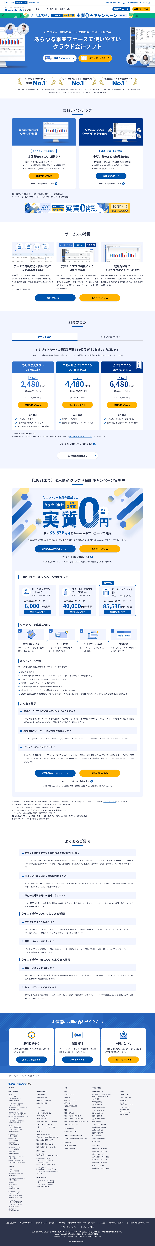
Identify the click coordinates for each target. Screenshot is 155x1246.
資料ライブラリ (125, 1094)
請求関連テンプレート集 (99, 1148)
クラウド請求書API (70, 1146)
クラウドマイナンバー (15, 1196)
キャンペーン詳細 (109, 801)
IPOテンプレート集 (98, 1165)
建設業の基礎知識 (97, 1133)
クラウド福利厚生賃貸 (15, 1201)
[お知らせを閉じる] (2, 15)
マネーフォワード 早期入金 (44, 1159)
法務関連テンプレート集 (99, 1160)
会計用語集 (95, 1099)
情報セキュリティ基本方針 (45, 1223)
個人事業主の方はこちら (77, 455)
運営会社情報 (11, 1223)
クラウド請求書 (18, 1117)
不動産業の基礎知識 (98, 1138)
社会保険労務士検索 (70, 1106)
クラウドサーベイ (15, 1205)
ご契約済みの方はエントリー (55, 548)
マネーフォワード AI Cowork (46, 1181)
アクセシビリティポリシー (70, 1227)
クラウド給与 (13, 1183)
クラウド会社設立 (41, 1116)
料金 (37, 9)
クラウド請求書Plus (15, 1126)
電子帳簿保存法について (43, 1134)
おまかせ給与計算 (41, 1103)
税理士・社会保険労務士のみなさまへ (76, 1138)
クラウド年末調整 (14, 1188)
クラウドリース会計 (16, 1104)
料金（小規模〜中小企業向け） (74, 1119)
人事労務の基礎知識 (98, 1110)
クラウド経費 (13, 1135)
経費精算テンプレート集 (99, 1151)
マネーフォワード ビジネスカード (46, 1121)
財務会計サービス (21, 3)
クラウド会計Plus (110, 336)
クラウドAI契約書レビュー (44, 1113)
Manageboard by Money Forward (46, 1168)
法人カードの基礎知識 (99, 1124)
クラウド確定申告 (18, 1108)
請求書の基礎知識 (97, 1113)
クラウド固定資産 (14, 1144)
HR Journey (124, 1115)
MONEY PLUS (126, 1108)
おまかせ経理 (40, 1094)
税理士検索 (67, 1103)
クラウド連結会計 (14, 1152)
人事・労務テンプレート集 (100, 1157)
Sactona (48, 1172)
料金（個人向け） (69, 1113)
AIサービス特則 (88, 1227)
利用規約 (61, 1223)
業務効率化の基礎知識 (99, 1127)
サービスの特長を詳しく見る (42, 183)
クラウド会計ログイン (114, 3)
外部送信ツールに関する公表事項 (111, 1223)
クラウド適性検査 (14, 1210)
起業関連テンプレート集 (99, 1162)
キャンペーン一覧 (125, 1097)
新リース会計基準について (44, 1140)
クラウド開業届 (41, 1119)
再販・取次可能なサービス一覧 (45, 1147)
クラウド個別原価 (14, 1148)
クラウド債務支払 (14, 1139)
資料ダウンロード (121, 9)
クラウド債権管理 (16, 1130)
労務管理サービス (33, 3)
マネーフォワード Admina (44, 1124)
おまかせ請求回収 (41, 1097)
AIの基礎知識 (96, 1141)
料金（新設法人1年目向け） (73, 1116)
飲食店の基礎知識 (97, 1130)
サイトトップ (10, 3)
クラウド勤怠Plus (17, 1179)
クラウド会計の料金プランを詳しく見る (75, 444)
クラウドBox (16, 1157)
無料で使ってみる (141, 9)
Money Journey (125, 1112)
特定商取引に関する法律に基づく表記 (81, 1223)
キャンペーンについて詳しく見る (75, 557)
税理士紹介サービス (70, 1100)
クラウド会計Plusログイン (137, 3)
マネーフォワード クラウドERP (46, 1127)
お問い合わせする (123, 1059)
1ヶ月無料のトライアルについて (80, 436)
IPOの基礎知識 (96, 1122)
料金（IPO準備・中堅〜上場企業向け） (76, 1121)
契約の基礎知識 (97, 1116)
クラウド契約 (40, 1110)
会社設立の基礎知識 (98, 1119)
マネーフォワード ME (126, 1104)
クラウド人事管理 (14, 1170)
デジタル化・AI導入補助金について (47, 1137)
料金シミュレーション (71, 1124)
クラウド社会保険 (14, 1192)
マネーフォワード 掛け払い (17, 1161)
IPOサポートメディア (71, 1131)
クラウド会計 (44, 336)
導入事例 (67, 1097)
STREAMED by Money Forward (45, 1163)
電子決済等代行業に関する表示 (138, 1223)
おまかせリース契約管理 (43, 1100)
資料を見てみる (77, 1059)
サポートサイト (69, 1094)
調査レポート (124, 1100)
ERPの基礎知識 (97, 1102)
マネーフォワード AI (45, 1185)
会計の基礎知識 (97, 1105)
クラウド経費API (69, 1148)
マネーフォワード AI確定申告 (17, 1113)
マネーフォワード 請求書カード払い (47, 1155)
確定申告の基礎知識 (98, 1107)
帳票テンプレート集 (98, 1154)
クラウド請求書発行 (18, 1122)
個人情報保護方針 (26, 1223)
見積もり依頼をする (31, 1059)
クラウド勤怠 (16, 1174)
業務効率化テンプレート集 (100, 1168)
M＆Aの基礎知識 (97, 1136)
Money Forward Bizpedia (101, 1095)
